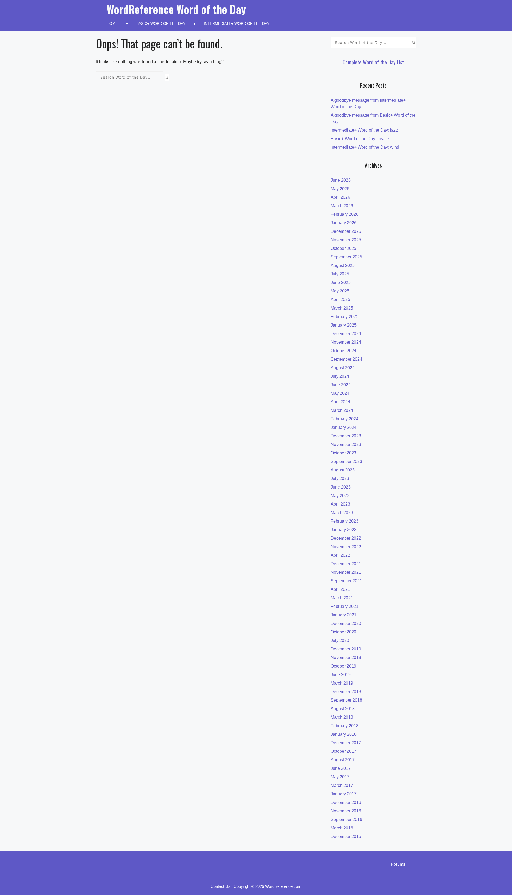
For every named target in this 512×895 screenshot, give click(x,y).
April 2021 (340, 589)
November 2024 (346, 342)
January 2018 (344, 734)
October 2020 (343, 632)
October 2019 (343, 666)
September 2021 (346, 581)
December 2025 (346, 231)
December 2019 (346, 649)
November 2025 (346, 240)
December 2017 (346, 743)
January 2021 (344, 615)
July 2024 (340, 376)
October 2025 (343, 248)
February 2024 (344, 419)
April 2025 (340, 299)
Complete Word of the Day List (373, 62)
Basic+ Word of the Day (160, 23)
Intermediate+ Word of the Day (236, 23)
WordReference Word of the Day (176, 9)
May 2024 (340, 393)
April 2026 (340, 197)
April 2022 (340, 555)
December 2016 (346, 802)
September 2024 (346, 359)
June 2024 (341, 385)
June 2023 (341, 487)
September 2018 (346, 700)
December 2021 (346, 564)
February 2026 (344, 214)
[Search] (167, 77)
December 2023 (346, 436)
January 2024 (344, 427)
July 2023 (340, 478)
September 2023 (346, 461)
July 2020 (340, 640)
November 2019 (346, 657)
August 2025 (343, 265)
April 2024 (340, 402)
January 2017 (344, 794)
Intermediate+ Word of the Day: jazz (364, 130)
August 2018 (343, 708)
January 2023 (344, 529)
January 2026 (344, 223)
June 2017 (341, 768)
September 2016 (346, 819)
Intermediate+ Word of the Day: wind (365, 147)
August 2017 (343, 760)
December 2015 (346, 836)
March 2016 (342, 828)
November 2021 (346, 572)
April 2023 (340, 504)
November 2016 (346, 811)
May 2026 (340, 188)
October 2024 (343, 350)
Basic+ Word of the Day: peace (360, 138)
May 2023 (340, 495)
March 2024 (342, 410)
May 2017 (340, 777)
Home (112, 23)
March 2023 (342, 512)
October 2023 (343, 453)
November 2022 (346, 546)
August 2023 (343, 470)
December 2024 (346, 333)
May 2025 (340, 291)
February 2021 (344, 606)
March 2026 (342, 206)
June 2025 (341, 282)
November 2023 (346, 444)
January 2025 (344, 325)
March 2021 (342, 598)
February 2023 (344, 521)
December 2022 (346, 538)
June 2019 (341, 674)
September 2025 (346, 257)
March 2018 (342, 717)
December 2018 (346, 691)
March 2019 (342, 683)
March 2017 (342, 785)
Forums (398, 864)
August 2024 (343, 367)
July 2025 (340, 274)
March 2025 (342, 308)
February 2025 (344, 316)
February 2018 (344, 725)
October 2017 (343, 751)
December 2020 (346, 623)
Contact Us (220, 886)
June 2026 (341, 180)
